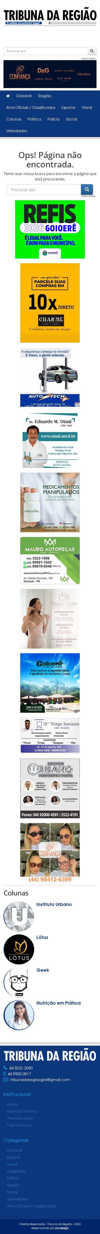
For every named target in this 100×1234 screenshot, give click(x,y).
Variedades (16, 131)
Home (12, 1105)
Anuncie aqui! (20, 1118)
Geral (87, 108)
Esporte (68, 108)
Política (34, 119)
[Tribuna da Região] (50, 15)
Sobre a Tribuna (21, 1111)
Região (44, 96)
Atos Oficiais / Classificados (30, 108)
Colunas (13, 119)
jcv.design (62, 1228)
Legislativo (16, 1172)
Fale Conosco (19, 1125)
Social (71, 119)
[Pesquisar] (92, 51)
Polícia (54, 119)
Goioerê (24, 96)
